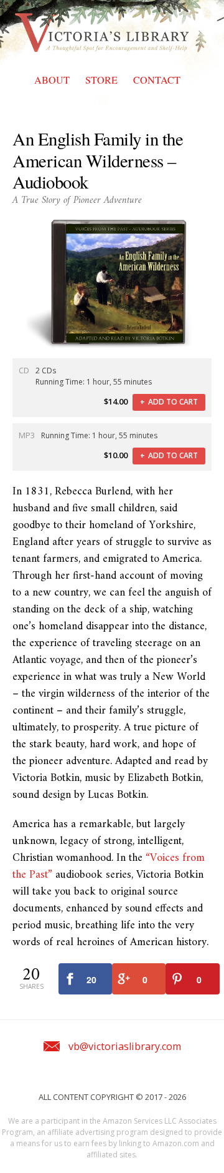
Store (101, 80)
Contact (156, 80)
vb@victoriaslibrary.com (124, 1046)
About (52, 80)
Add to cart (173, 401)
